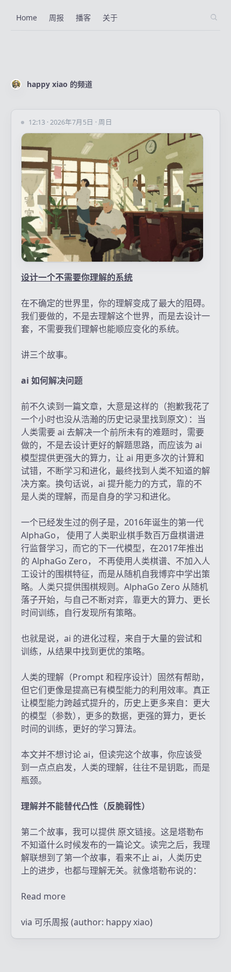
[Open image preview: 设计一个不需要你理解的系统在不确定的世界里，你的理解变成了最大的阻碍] (115, 197)
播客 (83, 17)
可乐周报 (51, 922)
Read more (43, 896)
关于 (110, 17)
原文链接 (135, 832)
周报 (56, 17)
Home (26, 17)
